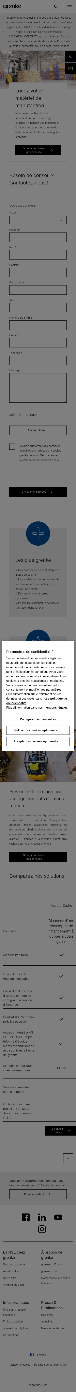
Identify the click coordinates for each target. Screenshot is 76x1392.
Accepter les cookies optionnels (36, 741)
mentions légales (55, 707)
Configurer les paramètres (38, 719)
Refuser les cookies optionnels (35, 730)
